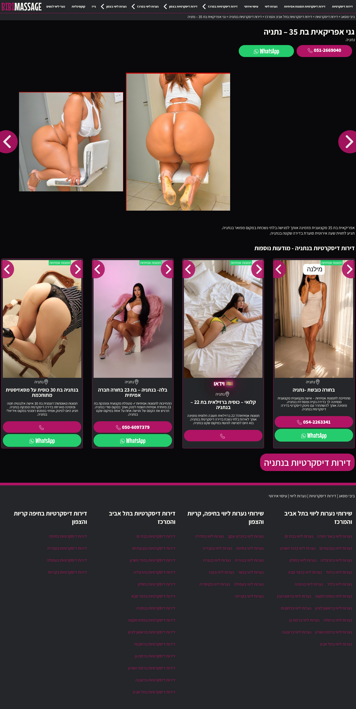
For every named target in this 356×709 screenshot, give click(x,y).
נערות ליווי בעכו (221, 572)
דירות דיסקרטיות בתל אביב (153, 692)
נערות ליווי (271, 6)
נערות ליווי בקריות (249, 596)
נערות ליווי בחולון (303, 560)
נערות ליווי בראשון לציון (333, 608)
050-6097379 (136, 427)
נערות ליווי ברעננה (296, 632)
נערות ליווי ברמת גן (304, 620)
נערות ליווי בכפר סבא (305, 572)
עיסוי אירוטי (251, 6)
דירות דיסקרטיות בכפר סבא (153, 596)
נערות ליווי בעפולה (249, 584)
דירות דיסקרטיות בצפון (183, 6)
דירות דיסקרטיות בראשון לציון (151, 632)
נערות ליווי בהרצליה (336, 560)
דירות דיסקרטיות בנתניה (307, 462)
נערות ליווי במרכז (148, 6)
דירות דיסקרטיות (342, 6)
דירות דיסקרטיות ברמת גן (155, 656)
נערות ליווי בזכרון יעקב (246, 536)
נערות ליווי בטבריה (217, 548)
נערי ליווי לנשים (55, 6)
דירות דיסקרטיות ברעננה (155, 680)
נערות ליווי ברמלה (337, 620)
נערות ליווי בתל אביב (336, 644)
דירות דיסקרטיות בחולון (156, 584)
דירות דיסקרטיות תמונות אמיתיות (305, 6)
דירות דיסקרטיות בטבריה (67, 548)
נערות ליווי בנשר (251, 572)
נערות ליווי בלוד (339, 584)
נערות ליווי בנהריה (249, 560)
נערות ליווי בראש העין (294, 596)
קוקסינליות (78, 6)
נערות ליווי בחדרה (209, 536)
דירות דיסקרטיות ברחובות (154, 644)
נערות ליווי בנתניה (308, 584)
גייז (94, 6)
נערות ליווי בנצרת (217, 560)
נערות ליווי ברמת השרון (333, 632)
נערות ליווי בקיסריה (214, 584)
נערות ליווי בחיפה (250, 548)
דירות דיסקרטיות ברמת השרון (151, 668)
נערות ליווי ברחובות (296, 608)
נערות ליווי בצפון (116, 6)
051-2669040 (327, 50)
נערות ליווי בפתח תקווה (333, 596)
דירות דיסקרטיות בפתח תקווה (151, 620)
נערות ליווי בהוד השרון (298, 548)
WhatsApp (269, 51)
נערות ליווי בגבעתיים (336, 548)
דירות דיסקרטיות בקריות (67, 572)
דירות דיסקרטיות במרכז (223, 6)
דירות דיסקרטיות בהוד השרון (152, 560)
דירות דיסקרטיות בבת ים (156, 536)
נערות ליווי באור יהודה (334, 536)
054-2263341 (316, 422)
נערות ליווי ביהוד (339, 572)
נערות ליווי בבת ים (299, 536)
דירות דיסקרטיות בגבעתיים (153, 548)
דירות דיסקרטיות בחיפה (68, 536)
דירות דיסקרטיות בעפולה (67, 560)
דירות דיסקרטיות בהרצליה (154, 572)
